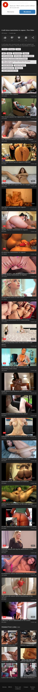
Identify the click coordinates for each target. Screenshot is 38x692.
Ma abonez (27, 12)
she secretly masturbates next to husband (15, 58)
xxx (18, 627)
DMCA (10, 687)
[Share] (32, 37)
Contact (26, 687)
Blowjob (11, 49)
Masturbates (17, 53)
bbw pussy (19, 68)
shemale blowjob (7, 65)
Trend (18, 49)
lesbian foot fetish (20, 65)
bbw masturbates (28, 56)
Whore (9, 53)
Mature (5, 49)
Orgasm (26, 53)
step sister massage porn (10, 70)
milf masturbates (7, 56)
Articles (4, 687)
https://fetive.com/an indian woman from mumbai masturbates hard (16, 62)
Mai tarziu (10, 12)
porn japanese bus (8, 68)
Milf (4, 53)
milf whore (18, 56)
